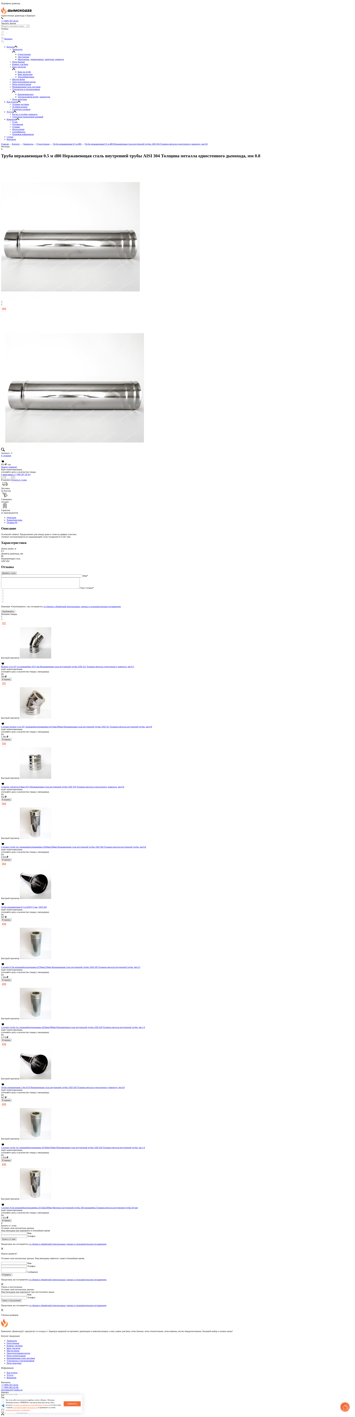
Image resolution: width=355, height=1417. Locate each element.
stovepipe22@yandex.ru (11, 1390)
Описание (11, 517)
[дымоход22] (16, 13)
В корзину (6, 480)
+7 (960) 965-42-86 (9, 1387)
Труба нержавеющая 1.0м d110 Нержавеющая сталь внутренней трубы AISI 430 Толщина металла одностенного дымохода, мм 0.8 (63, 1087)
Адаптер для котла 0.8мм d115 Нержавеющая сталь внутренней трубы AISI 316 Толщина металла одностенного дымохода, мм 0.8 (62, 787)
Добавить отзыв (9, 573)
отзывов (6, 455)
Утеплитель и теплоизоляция (20, 1361)
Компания (11, 1377)
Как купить (12, 1372)
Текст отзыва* (87, 588)
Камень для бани (15, 1346)
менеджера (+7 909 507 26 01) (17, 474)
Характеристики (14, 520)
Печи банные (13, 1343)
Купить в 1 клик (19, 480)
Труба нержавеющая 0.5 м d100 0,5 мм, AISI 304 (24, 907)
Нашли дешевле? (9, 467)
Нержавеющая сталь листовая (21, 1358)
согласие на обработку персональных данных (31, 1405)
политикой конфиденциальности (25, 1407)
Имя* (85, 576)
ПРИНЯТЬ (72, 1404)
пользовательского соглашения (18, 1410)
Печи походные (14, 1363)
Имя (29, 1233)
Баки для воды (13, 1348)
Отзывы (12, 522)
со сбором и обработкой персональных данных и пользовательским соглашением (82, 606)
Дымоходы (12, 1341)
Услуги (10, 1375)
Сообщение (32, 1272)
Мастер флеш (13, 1351)
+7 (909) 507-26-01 (9, 1385)
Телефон (31, 1236)
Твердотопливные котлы (18, 1353)
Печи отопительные (16, 1356)
